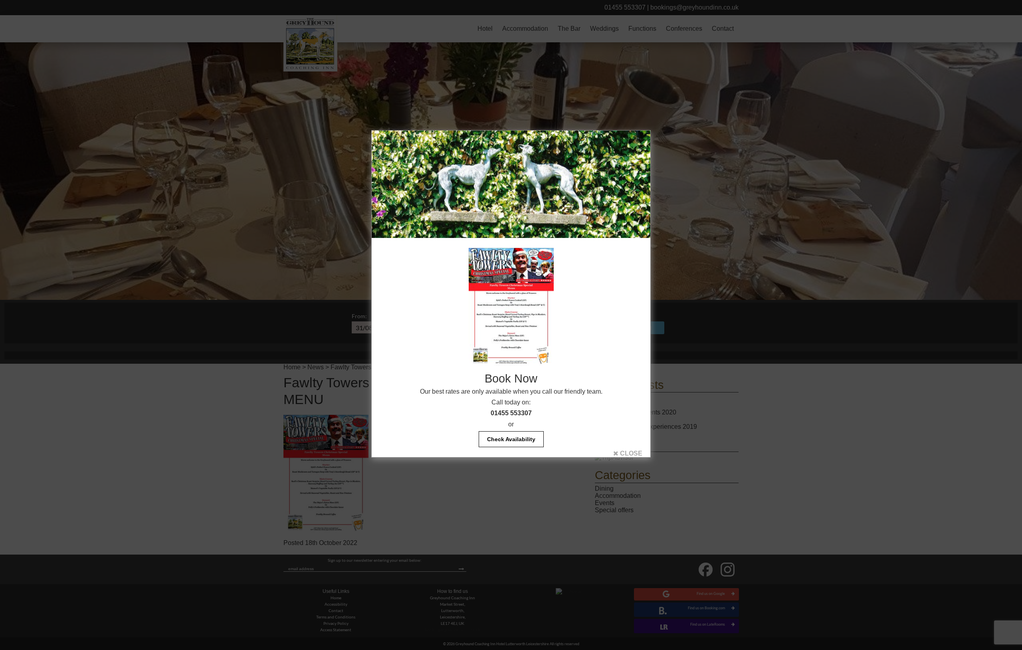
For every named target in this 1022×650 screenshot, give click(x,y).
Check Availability (511, 439)
